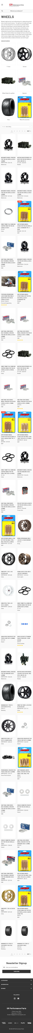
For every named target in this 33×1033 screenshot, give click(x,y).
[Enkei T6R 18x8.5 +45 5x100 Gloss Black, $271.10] (25, 692)
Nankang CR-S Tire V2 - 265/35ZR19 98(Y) (23, 944)
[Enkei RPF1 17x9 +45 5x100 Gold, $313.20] (8, 896)
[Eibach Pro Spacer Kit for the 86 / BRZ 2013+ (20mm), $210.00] (8, 624)
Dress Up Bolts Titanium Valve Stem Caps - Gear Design (24, 638)
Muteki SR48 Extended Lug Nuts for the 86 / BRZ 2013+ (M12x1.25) (24, 368)
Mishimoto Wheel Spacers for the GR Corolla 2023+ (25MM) (24, 261)
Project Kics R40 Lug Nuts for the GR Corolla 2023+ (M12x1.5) (24, 505)
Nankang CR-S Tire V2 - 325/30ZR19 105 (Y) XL (7, 944)
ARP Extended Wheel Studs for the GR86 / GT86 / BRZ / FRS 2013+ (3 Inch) (24, 875)
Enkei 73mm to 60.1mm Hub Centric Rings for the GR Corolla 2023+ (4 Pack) (8, 368)
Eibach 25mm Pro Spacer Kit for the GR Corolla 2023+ (24, 806)
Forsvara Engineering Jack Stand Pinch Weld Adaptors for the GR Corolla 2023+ (7, 297)
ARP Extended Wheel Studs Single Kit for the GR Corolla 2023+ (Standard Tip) (24, 297)
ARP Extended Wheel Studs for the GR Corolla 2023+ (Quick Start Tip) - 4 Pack (8, 437)
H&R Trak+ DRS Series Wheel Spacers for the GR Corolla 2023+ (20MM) (24, 401)
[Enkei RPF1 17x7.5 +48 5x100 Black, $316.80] (8, 559)
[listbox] (18, 127)
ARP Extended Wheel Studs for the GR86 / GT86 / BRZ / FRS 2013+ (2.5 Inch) (24, 436)
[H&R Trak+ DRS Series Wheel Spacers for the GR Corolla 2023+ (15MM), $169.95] (8, 387)
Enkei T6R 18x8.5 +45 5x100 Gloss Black (24, 706)
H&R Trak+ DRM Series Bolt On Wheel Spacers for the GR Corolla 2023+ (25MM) (8, 506)
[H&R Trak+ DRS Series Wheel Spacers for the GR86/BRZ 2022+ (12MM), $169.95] (25, 827)
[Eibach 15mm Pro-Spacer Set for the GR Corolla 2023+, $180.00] (8, 827)
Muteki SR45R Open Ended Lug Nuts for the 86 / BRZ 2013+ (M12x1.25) (24, 673)
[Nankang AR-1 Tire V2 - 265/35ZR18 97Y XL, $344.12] (8, 692)
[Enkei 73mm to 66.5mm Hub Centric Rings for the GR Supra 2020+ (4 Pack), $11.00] (25, 590)
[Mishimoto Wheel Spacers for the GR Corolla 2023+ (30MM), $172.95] (8, 178)
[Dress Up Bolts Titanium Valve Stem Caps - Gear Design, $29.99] (25, 624)
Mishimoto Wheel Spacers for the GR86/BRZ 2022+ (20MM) (24, 471)
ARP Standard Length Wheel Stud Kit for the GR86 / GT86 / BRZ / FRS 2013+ (23, 772)
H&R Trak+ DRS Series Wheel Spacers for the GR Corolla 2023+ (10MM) (24, 333)
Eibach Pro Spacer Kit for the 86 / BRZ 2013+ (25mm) (24, 739)
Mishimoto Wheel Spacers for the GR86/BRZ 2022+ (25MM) (8, 673)
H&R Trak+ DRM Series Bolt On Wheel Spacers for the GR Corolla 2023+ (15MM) (8, 807)
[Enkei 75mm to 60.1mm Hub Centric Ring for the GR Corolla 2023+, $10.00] (8, 211)
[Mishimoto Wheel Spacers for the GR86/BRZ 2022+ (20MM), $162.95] (25, 457)
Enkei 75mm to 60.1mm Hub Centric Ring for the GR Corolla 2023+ (8, 226)
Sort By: (3, 126)
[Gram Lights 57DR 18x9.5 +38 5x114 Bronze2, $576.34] (25, 559)
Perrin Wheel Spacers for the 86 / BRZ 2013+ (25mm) (8, 771)
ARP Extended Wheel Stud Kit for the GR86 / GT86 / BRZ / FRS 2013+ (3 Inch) (8, 540)
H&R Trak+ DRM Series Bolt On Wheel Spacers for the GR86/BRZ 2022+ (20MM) (7, 876)
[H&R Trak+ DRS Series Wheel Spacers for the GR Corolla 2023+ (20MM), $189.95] (25, 387)
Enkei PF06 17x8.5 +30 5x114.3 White (6, 604)
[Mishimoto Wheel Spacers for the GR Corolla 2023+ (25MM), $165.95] (25, 246)
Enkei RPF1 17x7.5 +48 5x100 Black (6, 572)
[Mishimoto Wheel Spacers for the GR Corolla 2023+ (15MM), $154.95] (25, 178)
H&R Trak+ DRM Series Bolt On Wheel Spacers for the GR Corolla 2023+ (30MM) (8, 334)
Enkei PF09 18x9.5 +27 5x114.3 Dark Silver (6, 739)
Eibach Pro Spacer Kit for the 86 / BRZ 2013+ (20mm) (8, 637)
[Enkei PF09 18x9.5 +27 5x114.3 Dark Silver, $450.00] (8, 726)
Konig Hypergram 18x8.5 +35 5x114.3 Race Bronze (24, 539)
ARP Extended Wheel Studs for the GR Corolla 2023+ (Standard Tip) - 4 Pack (24, 227)
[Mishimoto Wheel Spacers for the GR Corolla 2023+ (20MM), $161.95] (8, 145)
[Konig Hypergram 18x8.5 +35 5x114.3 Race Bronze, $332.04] (25, 525)
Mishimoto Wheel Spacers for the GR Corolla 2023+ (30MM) (8, 192)
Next (28, 131)
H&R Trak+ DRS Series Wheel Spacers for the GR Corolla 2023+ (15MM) (8, 401)
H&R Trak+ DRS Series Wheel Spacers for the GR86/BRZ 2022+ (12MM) (23, 842)
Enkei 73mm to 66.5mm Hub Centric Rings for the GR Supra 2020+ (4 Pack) (24, 605)
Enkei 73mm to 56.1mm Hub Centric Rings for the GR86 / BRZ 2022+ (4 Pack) (8, 471)
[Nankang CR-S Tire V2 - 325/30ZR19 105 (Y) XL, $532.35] (8, 931)
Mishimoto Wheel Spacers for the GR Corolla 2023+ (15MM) (24, 192)
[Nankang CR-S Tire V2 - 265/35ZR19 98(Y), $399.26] (25, 931)
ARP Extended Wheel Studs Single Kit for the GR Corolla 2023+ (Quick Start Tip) (24, 911)
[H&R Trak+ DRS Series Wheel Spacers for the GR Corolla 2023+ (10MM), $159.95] (25, 318)
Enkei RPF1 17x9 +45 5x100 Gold (8, 909)
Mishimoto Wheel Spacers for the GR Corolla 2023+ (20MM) (8, 159)
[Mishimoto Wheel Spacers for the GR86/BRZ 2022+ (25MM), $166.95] (8, 659)
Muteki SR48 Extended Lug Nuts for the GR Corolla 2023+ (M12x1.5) (24, 159)
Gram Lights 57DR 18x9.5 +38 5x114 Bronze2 (24, 572)
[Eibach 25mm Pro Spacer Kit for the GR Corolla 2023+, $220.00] (25, 792)
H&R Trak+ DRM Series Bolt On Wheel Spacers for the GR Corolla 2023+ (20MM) (8, 262)
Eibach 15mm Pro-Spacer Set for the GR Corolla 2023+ (8, 842)
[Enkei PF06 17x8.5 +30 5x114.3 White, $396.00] (8, 590)
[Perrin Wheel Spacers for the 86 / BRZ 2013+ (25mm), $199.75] (8, 757)
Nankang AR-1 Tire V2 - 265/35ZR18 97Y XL (7, 706)
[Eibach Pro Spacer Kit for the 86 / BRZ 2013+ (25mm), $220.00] (25, 726)
